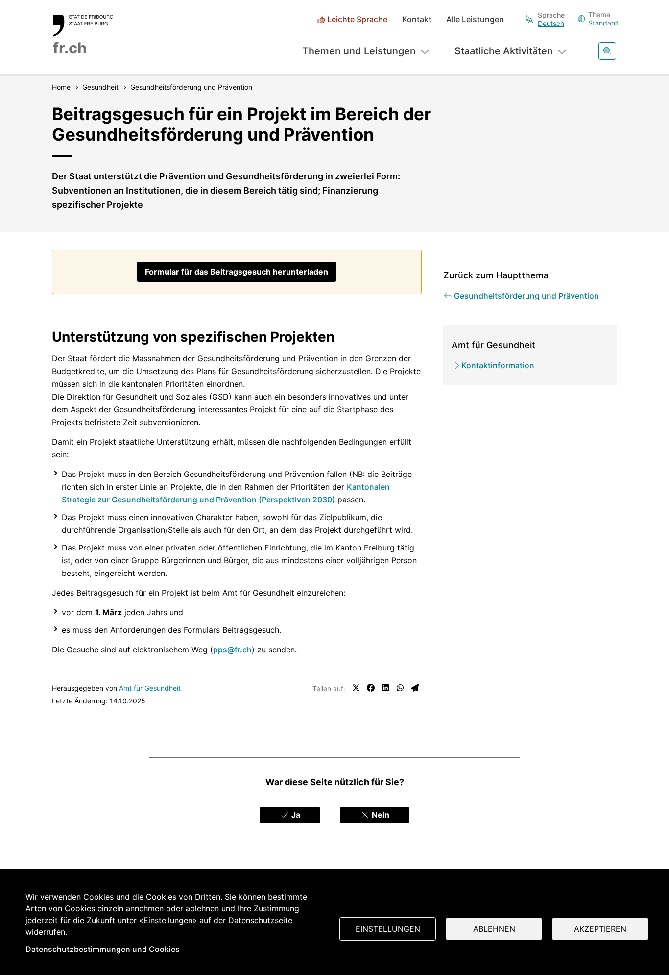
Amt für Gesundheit (150, 688)
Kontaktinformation (497, 365)
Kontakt (416, 19)
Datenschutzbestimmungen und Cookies (102, 949)
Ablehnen (494, 929)
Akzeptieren (600, 929)
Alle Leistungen (475, 19)
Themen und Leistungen (359, 51)
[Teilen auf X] (356, 688)
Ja (294, 815)
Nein (379, 815)
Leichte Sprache (357, 19)
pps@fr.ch (232, 649)
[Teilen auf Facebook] (371, 688)
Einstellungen (388, 929)
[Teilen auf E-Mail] (415, 688)
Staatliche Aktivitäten (503, 51)
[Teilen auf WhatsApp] (400, 688)
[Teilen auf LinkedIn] (385, 688)
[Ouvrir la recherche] (607, 51)
